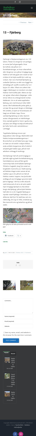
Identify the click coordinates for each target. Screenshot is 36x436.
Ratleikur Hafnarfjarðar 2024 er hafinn (13, 362)
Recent (13, 353)
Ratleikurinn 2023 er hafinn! (13, 395)
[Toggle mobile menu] (32, 8)
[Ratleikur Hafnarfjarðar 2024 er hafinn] (7, 360)
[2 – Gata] (26, 285)
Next (30, 22)
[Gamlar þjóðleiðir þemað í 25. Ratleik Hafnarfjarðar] (7, 376)
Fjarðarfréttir (19, 425)
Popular (6, 352)
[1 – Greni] (9, 285)
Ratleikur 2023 (19, 252)
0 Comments (28, 252)
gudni (5, 252)
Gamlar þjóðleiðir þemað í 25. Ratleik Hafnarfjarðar (13, 379)
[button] (4, 285)
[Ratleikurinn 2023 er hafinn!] (7, 393)
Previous (23, 22)
